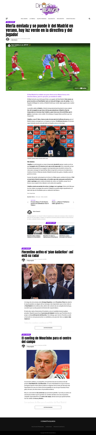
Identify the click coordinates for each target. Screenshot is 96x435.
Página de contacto (58, 426)
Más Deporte (60, 18)
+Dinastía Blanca (70, 18)
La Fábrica (32, 18)
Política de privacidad (38, 426)
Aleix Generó (14, 40)
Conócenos (48, 426)
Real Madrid (24, 18)
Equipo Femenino (41, 18)
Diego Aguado (30, 260)
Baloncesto (51, 18)
